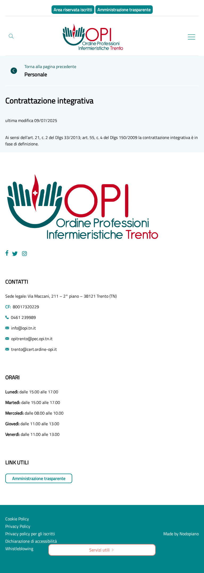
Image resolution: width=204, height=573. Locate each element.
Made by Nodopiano (181, 533)
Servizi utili (99, 550)
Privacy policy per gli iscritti (30, 533)
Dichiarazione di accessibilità (31, 541)
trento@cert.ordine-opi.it (34, 349)
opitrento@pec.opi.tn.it (32, 338)
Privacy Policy (17, 526)
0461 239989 (23, 317)
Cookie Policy (17, 519)
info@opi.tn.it (23, 328)
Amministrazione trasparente (38, 478)
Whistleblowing (19, 548)
